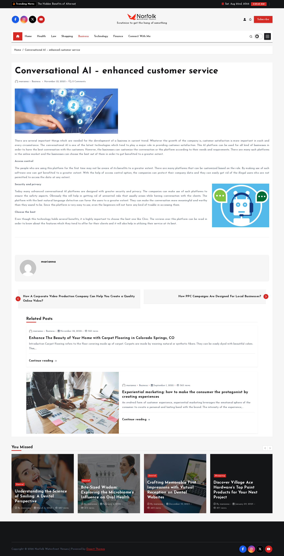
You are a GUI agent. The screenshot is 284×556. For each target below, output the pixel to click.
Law (53, 36)
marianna (24, 81)
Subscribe (263, 19)
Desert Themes (95, 549)
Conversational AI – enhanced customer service (52, 50)
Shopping (67, 36)
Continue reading (41, 360)
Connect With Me (139, 36)
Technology (101, 36)
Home (28, 36)
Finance (118, 36)
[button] (265, 448)
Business (83, 36)
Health (41, 36)
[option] (43, 483)
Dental (20, 484)
